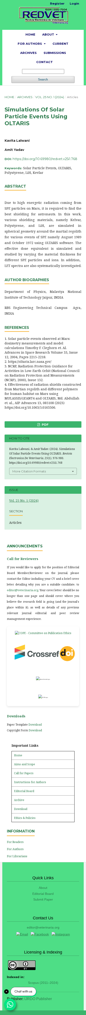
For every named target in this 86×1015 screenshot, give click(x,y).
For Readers (15, 842)
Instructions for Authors (30, 782)
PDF (45, 424)
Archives (28, 53)
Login (74, 3)
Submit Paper (43, 899)
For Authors (30, 43)
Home (30, 34)
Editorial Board (24, 791)
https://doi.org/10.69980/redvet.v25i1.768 (45, 159)
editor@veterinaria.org (22, 590)
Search (43, 79)
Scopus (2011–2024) (43, 982)
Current (60, 43)
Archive (19, 800)
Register (57, 3)
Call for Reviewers (22, 559)
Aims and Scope (24, 764)
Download (35, 725)
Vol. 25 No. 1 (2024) (49, 97)
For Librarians (17, 856)
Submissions (55, 53)
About (48, 34)
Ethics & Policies (25, 818)
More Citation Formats (29, 471)
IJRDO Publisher (38, 999)
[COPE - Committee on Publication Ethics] (43, 633)
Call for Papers (23, 773)
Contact (44, 62)
